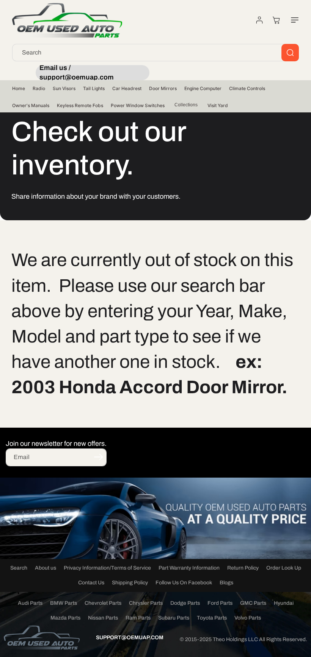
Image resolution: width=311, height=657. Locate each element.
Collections (186, 104)
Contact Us (91, 582)
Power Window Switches (138, 105)
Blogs (226, 582)
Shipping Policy (130, 582)
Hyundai (284, 603)
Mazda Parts (65, 618)
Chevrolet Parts (103, 603)
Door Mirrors (163, 88)
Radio (39, 88)
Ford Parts (219, 603)
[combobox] (155, 52)
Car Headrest (126, 88)
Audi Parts (30, 603)
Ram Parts (138, 618)
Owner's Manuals (30, 105)
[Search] (290, 52)
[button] (293, 20)
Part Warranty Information (189, 568)
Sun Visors (64, 88)
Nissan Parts (103, 618)
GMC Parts (253, 603)
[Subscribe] (98, 456)
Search (18, 568)
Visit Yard (217, 105)
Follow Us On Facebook (184, 582)
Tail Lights (94, 88)
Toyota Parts (212, 618)
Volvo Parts (247, 618)
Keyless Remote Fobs (80, 105)
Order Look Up (283, 568)
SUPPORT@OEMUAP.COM (129, 637)
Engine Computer (202, 88)
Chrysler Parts (146, 603)
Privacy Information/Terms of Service (107, 568)
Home (18, 88)
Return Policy (243, 568)
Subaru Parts (173, 618)
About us (45, 568)
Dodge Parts (185, 603)
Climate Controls (247, 88)
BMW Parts (63, 603)
